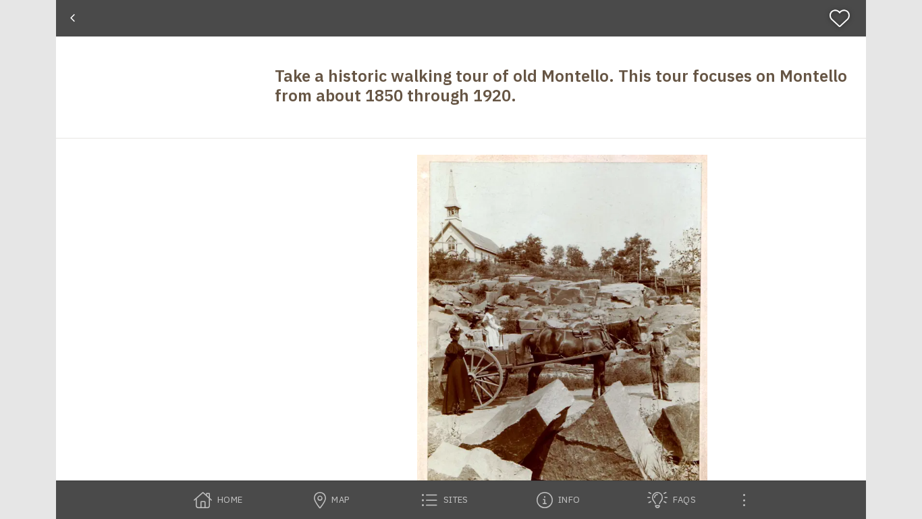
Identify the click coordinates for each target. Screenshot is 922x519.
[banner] (461, 18)
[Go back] (72, 18)
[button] (562, 336)
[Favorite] (845, 18)
